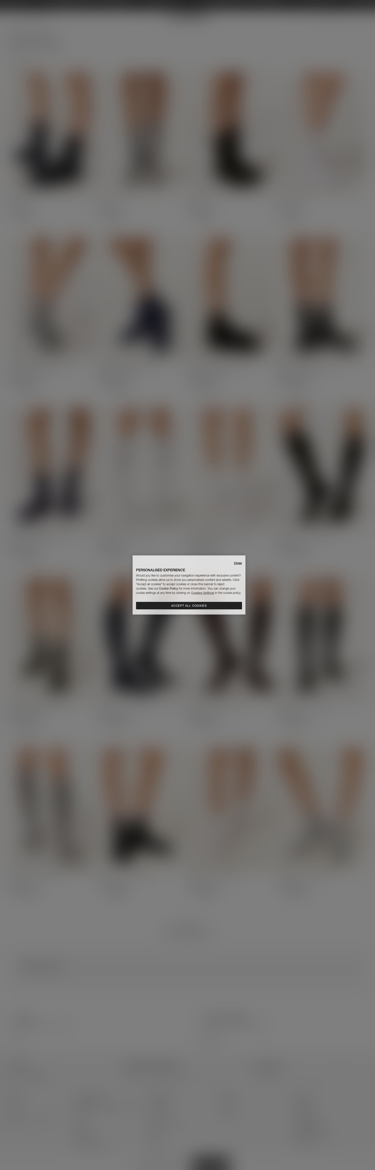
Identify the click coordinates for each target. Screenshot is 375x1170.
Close (238, 563)
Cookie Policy (168, 588)
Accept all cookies (189, 606)
